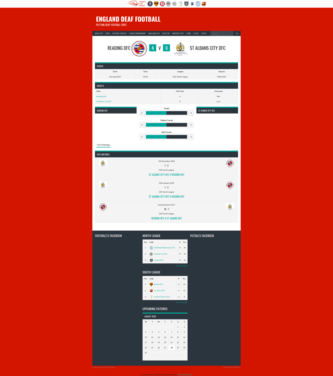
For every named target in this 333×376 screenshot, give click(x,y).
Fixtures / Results (119, 33)
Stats (107, 33)
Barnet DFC (159, 284)
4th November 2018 (166, 161)
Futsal (196, 33)
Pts (184, 242)
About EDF (99, 33)
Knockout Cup (178, 33)
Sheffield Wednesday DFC (164, 247)
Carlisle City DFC (161, 254)
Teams (188, 33)
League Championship (137, 33)
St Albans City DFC (104, 101)
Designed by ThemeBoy (232, 367)
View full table (182, 266)
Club (151, 242)
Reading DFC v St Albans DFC (166, 218)
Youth (203, 33)
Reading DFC (101, 96)
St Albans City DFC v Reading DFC (166, 175)
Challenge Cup (154, 33)
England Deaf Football (128, 18)
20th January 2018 (166, 183)
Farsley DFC (159, 260)
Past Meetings (103, 144)
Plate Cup (166, 33)
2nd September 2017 (166, 205)
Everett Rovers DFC (162, 297)
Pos (145, 242)
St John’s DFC (159, 290)
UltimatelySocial (184, 374)
